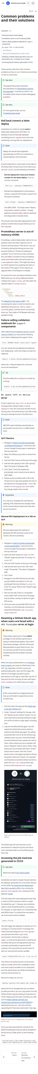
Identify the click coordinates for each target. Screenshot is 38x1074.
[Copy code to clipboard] (35, 185)
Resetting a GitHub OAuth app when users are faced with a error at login (17, 58)
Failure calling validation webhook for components (17, 43)
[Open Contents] (10, 31)
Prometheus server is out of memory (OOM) (16, 38)
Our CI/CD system (23, 873)
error (13, 47)
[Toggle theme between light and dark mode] (33, 3)
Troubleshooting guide (11, 113)
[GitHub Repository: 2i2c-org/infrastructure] (30, 11)
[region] (20, 202)
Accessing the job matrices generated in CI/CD (17, 62)
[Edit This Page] (32, 11)
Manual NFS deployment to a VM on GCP (16, 53)
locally (10, 894)
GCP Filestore (7, 50)
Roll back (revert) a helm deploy (12, 35)
